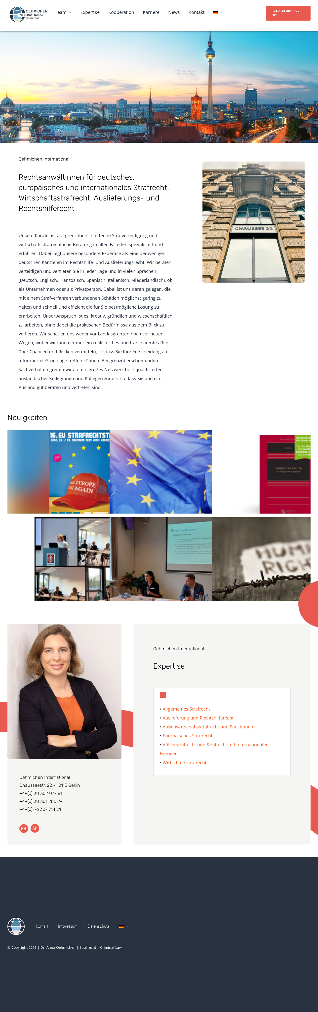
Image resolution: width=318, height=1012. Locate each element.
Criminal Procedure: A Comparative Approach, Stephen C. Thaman (287, 478)
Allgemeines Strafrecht (186, 709)
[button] (222, 695)
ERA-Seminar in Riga (184, 565)
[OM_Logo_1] (28, 8)
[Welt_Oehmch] (16, 920)
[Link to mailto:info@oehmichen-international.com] (23, 828)
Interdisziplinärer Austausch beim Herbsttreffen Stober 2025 (82, 565)
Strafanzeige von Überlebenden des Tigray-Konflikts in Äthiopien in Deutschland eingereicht (287, 565)
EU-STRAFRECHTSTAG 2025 (82, 478)
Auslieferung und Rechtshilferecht (197, 718)
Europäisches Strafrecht (186, 736)
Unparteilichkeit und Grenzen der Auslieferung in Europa (184, 478)
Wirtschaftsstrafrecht (184, 762)
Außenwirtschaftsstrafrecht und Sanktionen (207, 727)
